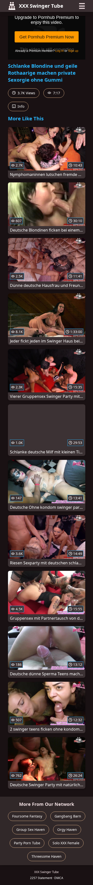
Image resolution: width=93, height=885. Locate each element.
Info (20, 106)
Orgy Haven (67, 829)
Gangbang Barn (68, 816)
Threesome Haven (46, 856)
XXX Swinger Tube (41, 5)
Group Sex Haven (30, 829)
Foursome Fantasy (27, 816)
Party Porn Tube (27, 843)
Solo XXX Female (66, 843)
